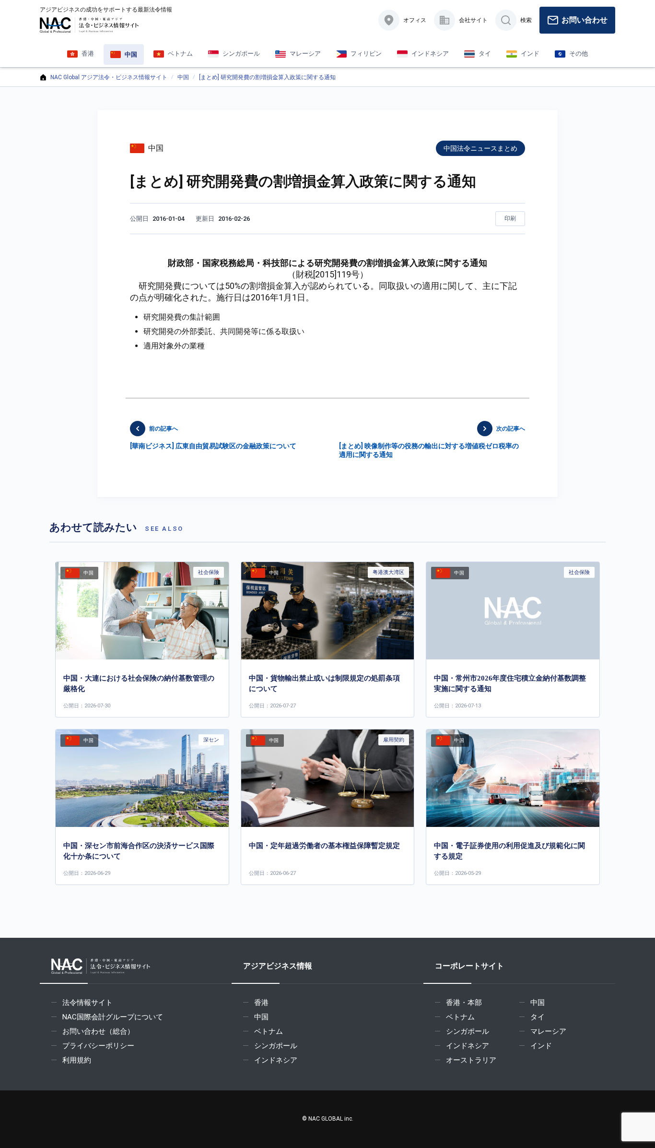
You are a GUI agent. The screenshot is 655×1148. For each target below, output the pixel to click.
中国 (183, 77)
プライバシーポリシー (98, 1045)
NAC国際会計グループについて (112, 1017)
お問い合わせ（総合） (98, 1031)
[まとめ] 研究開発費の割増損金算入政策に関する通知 (267, 77)
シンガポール (275, 1045)
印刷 (510, 218)
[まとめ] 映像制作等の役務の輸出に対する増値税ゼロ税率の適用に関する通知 (432, 441)
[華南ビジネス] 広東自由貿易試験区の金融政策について (213, 437)
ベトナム (268, 1031)
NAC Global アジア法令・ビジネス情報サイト (108, 77)
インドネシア (275, 1060)
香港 (261, 1002)
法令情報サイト (87, 1002)
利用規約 (76, 1060)
